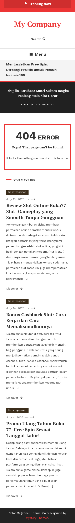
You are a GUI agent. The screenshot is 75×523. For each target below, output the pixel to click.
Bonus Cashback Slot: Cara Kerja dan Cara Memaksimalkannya (36, 320)
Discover (12, 288)
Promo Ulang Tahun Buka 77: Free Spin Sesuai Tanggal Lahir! (35, 429)
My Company (37, 24)
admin (32, 199)
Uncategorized (17, 192)
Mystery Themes (37, 517)
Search (36, 39)
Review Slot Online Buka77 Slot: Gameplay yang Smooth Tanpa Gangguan (36, 211)
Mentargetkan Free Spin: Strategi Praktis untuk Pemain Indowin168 (31, 69)
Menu (40, 54)
